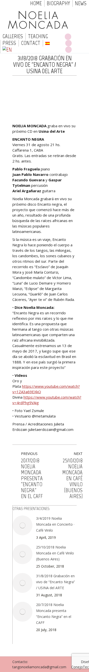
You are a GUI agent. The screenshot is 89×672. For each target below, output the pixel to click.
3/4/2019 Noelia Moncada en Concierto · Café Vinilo (55, 524)
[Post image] (22, 525)
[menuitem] (36, 3)
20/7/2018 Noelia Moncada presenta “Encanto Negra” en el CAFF (53, 613)
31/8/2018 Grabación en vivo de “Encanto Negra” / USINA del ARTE (55, 582)
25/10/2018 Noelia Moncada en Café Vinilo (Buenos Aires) (55, 553)
